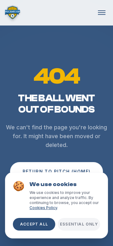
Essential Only (79, 224)
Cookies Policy (43, 207)
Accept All (34, 224)
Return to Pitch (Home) (57, 171)
